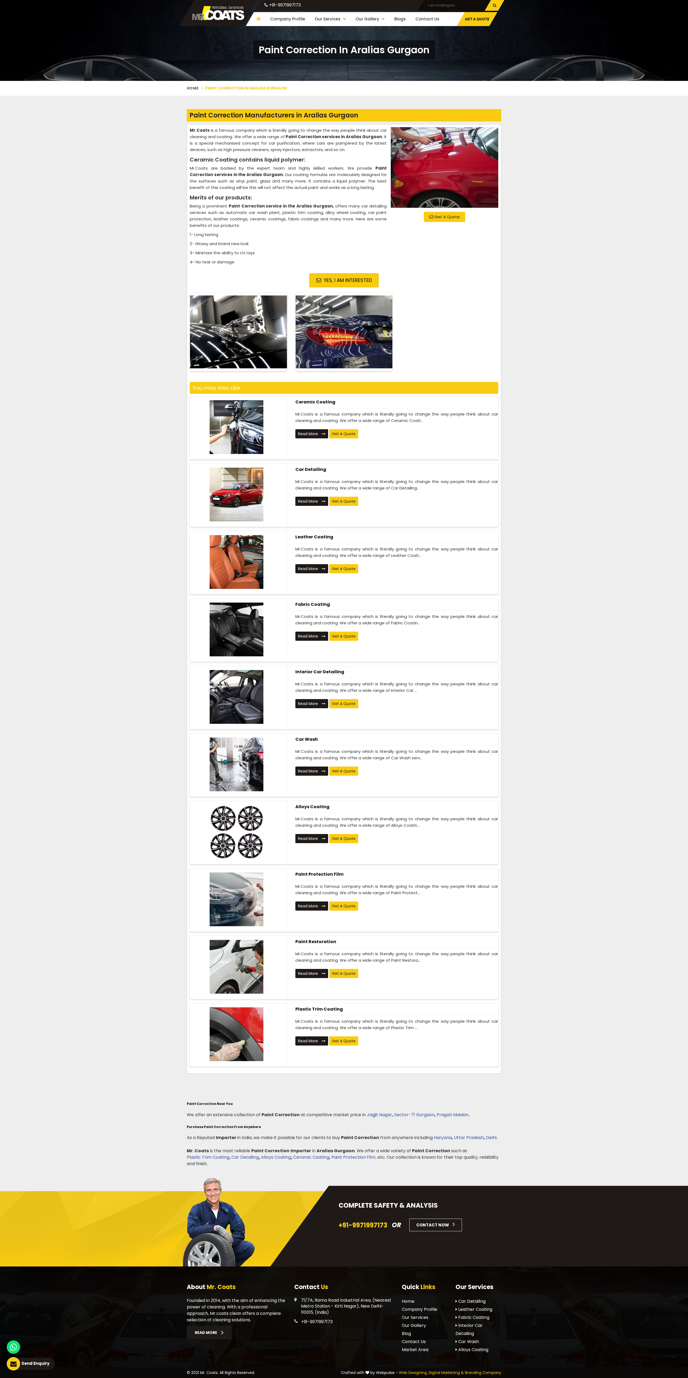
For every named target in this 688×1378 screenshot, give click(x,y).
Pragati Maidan (452, 1115)
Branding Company (483, 1372)
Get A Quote (446, 217)
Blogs (400, 19)
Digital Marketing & (446, 1372)
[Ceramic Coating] (236, 427)
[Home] (257, 19)
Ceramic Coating (315, 402)
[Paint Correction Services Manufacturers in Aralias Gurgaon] (444, 167)
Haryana (443, 1137)
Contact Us (427, 19)
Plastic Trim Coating (319, 1009)
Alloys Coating (312, 807)
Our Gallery (368, 19)
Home (193, 88)
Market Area (415, 1350)
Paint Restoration (315, 942)
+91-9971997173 (284, 5)
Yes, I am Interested (347, 280)
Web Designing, (413, 1372)
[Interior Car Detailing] (236, 697)
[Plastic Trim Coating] (236, 1034)
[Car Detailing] (236, 494)
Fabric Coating (312, 604)
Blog (406, 1333)
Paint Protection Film (319, 874)
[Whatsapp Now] (13, 1347)
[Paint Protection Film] (236, 899)
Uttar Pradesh (469, 1137)
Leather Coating (314, 537)
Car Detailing (310, 469)
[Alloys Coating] (236, 832)
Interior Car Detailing (319, 672)
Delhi (491, 1137)
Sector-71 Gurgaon (414, 1115)
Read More (308, 433)
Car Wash (306, 739)
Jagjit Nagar (379, 1115)
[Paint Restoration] (236, 967)
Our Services (328, 19)
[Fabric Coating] (236, 629)
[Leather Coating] (236, 562)
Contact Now (433, 1225)
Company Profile (287, 19)
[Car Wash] (236, 764)
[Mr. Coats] (218, 13)
